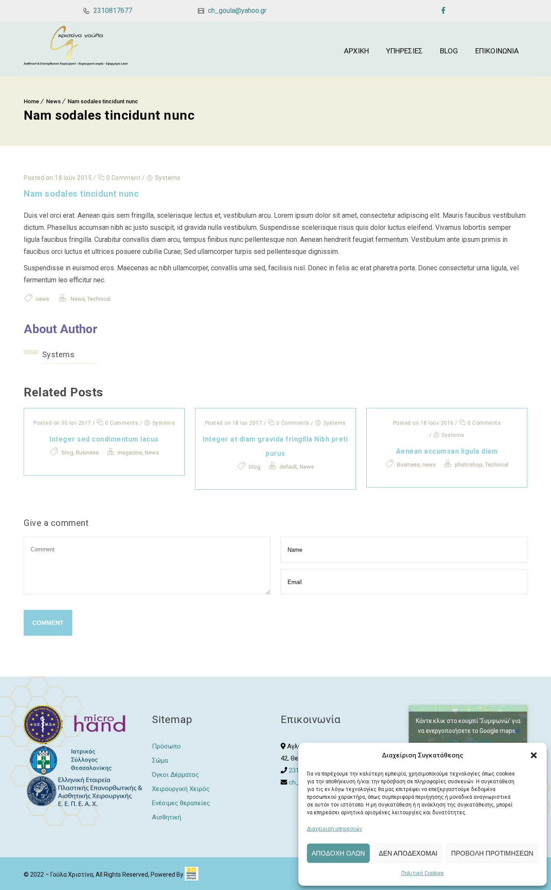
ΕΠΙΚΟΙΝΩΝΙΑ (497, 50)
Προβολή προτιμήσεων (492, 853)
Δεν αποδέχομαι (408, 853)
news (42, 299)
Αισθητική (166, 817)
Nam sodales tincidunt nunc (103, 101)
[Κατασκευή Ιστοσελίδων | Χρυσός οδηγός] (191, 874)
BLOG (449, 50)
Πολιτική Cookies (422, 873)
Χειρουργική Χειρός (181, 789)
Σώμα (160, 760)
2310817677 (112, 10)
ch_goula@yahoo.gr (236, 10)
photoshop (469, 464)
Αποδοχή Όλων (338, 853)
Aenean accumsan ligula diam (447, 451)
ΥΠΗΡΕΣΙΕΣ (404, 50)
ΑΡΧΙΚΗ (356, 50)
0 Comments (121, 423)
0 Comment (122, 177)
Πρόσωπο (166, 746)
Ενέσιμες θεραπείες (181, 803)
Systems (58, 354)
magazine (130, 452)
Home (31, 101)
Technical (99, 299)
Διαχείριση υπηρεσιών (334, 829)
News (53, 101)
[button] (533, 755)
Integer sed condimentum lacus (104, 439)
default (288, 467)
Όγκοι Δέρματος (175, 775)
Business (87, 452)
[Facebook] (443, 10)
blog (67, 452)
